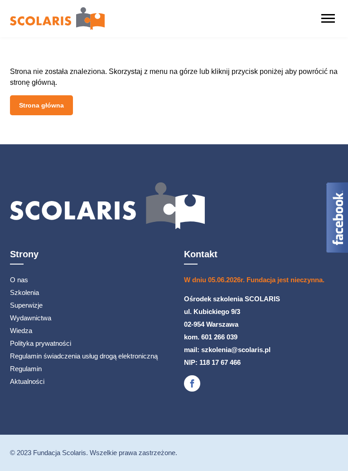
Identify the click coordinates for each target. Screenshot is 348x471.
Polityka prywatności (40, 343)
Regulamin (26, 369)
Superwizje (26, 305)
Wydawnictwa (30, 318)
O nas (19, 280)
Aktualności (27, 381)
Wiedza (21, 330)
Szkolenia (24, 292)
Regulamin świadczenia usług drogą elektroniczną (84, 356)
